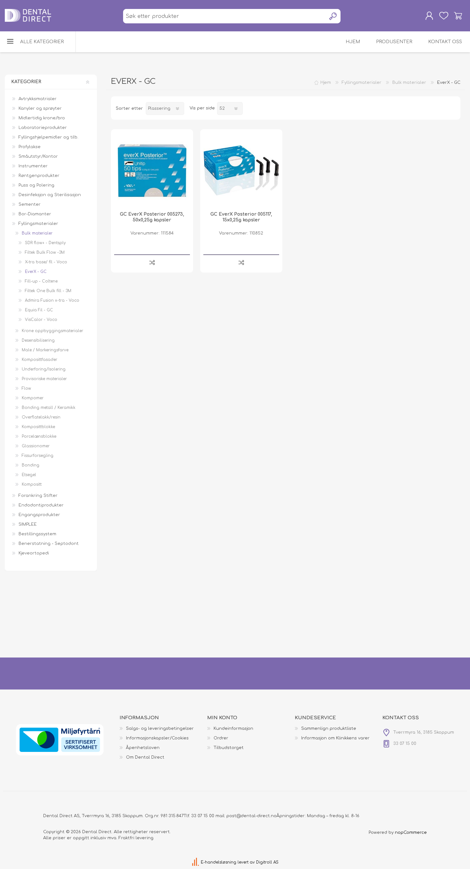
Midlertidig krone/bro (42, 118)
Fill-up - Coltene (41, 281)
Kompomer (32, 398)
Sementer (30, 204)
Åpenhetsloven (143, 747)
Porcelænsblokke (39, 436)
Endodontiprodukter (41, 505)
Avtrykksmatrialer (38, 99)
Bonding (30, 465)
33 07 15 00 (202, 816)
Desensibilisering (38, 340)
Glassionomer (36, 446)
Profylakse (30, 147)
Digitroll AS (267, 862)
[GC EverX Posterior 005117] (241, 170)
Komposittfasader (39, 359)
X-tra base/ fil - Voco (46, 262)
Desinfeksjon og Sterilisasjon (50, 195)
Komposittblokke (38, 427)
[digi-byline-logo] (196, 862)
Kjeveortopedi (34, 553)
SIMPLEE (28, 524)
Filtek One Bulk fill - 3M (48, 291)
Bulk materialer (37, 233)
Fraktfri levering (136, 838)
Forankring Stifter (38, 495)
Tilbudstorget (229, 747)
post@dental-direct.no (251, 816)
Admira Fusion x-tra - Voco (52, 300)
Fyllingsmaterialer (38, 223)
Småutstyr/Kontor (38, 156)
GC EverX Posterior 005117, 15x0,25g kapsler (241, 217)
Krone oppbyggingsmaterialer (52, 331)
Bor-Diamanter (35, 214)
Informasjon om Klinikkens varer (335, 738)
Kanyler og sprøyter (40, 108)
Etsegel (29, 475)
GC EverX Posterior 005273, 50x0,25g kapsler (152, 217)
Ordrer (221, 738)
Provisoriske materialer (44, 379)
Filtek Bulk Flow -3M (45, 252)
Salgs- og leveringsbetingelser (160, 728)
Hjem (325, 82)
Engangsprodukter (39, 515)
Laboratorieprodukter (43, 127)
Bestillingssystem (37, 534)
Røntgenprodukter (39, 175)
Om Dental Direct (145, 757)
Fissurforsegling (37, 455)
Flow (26, 388)
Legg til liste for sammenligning (152, 262)
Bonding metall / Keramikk (48, 407)
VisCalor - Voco (41, 319)
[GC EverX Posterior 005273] (152, 170)
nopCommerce (411, 832)
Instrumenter (33, 166)
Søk (333, 16)
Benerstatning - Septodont (49, 543)
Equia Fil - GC (39, 310)
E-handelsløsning (218, 862)
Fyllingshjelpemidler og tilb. (48, 137)
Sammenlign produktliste (328, 728)
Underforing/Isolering (44, 369)
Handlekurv (458, 16)
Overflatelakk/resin (41, 417)
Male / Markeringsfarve (45, 350)
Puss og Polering (36, 185)
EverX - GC (36, 271)
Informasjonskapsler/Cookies (157, 738)
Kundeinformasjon (233, 728)
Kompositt (32, 484)
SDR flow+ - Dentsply (45, 243)
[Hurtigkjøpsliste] (443, 16)
